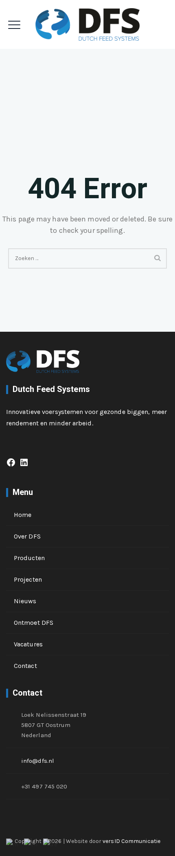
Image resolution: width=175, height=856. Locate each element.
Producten (29, 558)
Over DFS (27, 536)
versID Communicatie (131, 841)
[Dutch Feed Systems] (87, 24)
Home (22, 515)
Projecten (28, 579)
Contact (25, 666)
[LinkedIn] (24, 465)
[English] (31, 844)
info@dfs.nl (37, 760)
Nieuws (25, 601)
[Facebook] (11, 465)
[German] (50, 844)
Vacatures (28, 644)
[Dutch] (12, 844)
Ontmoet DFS (33, 622)
